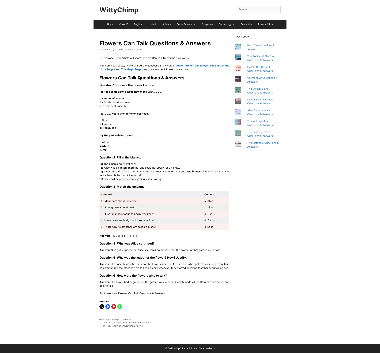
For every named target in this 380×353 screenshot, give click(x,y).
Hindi (153, 24)
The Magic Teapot (132, 69)
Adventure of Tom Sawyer (192, 65)
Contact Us (246, 24)
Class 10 (123, 24)
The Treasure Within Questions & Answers (124, 326)
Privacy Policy (265, 24)
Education (108, 319)
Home (110, 24)
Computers (207, 24)
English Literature (122, 319)
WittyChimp (118, 10)
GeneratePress (207, 348)
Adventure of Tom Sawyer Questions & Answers (127, 322)
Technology (225, 24)
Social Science (184, 24)
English (138, 24)
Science (166, 24)
